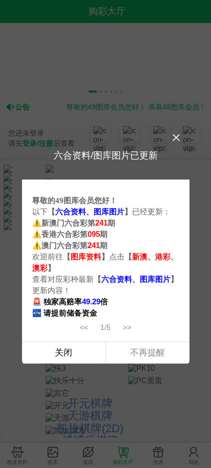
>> (127, 327)
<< (84, 327)
